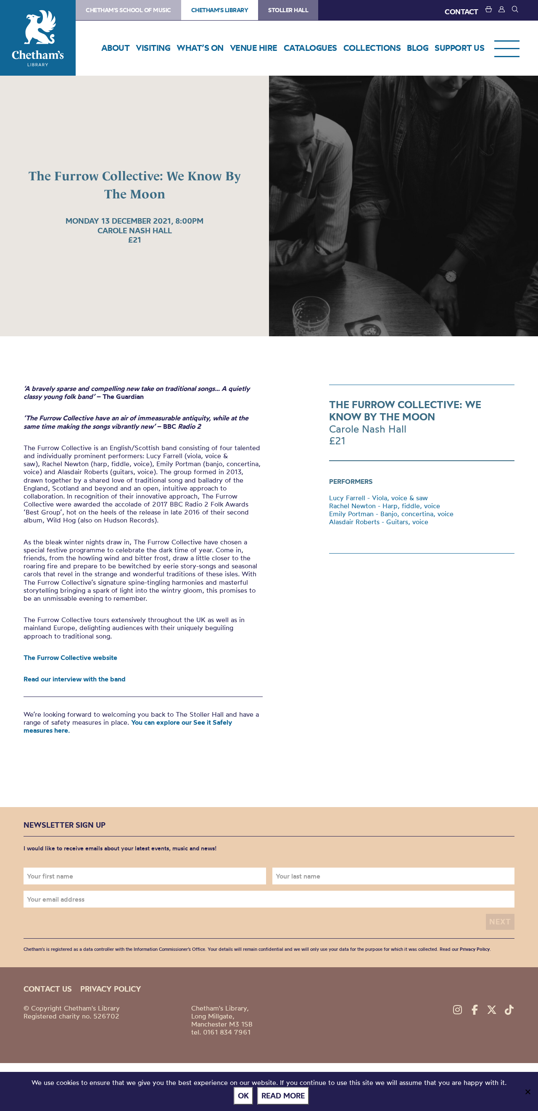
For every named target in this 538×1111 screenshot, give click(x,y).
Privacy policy (110, 989)
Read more (283, 1095)
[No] (527, 1091)
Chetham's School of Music (128, 10)
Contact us (48, 989)
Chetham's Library (38, 38)
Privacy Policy (475, 949)
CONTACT (461, 11)
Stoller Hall (288, 10)
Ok (243, 1095)
